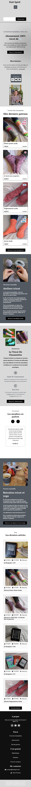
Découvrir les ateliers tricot (15, 318)
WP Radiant (9, 783)
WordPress (9, 785)
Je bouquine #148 (9, 646)
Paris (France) (17, 773)
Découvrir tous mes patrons (15, 250)
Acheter (25, 146)
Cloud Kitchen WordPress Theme (14, 782)
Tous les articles (15, 708)
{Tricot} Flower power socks (13, 590)
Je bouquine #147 (9, 674)
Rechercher (21, 19)
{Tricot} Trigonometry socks (13, 701)
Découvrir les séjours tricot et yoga (15, 523)
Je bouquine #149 (9, 563)
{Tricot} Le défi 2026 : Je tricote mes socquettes (14, 618)
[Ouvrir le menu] (15, 7)
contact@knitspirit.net (13, 769)
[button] (12, 421)
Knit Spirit (14, 2)
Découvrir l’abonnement (15, 52)
